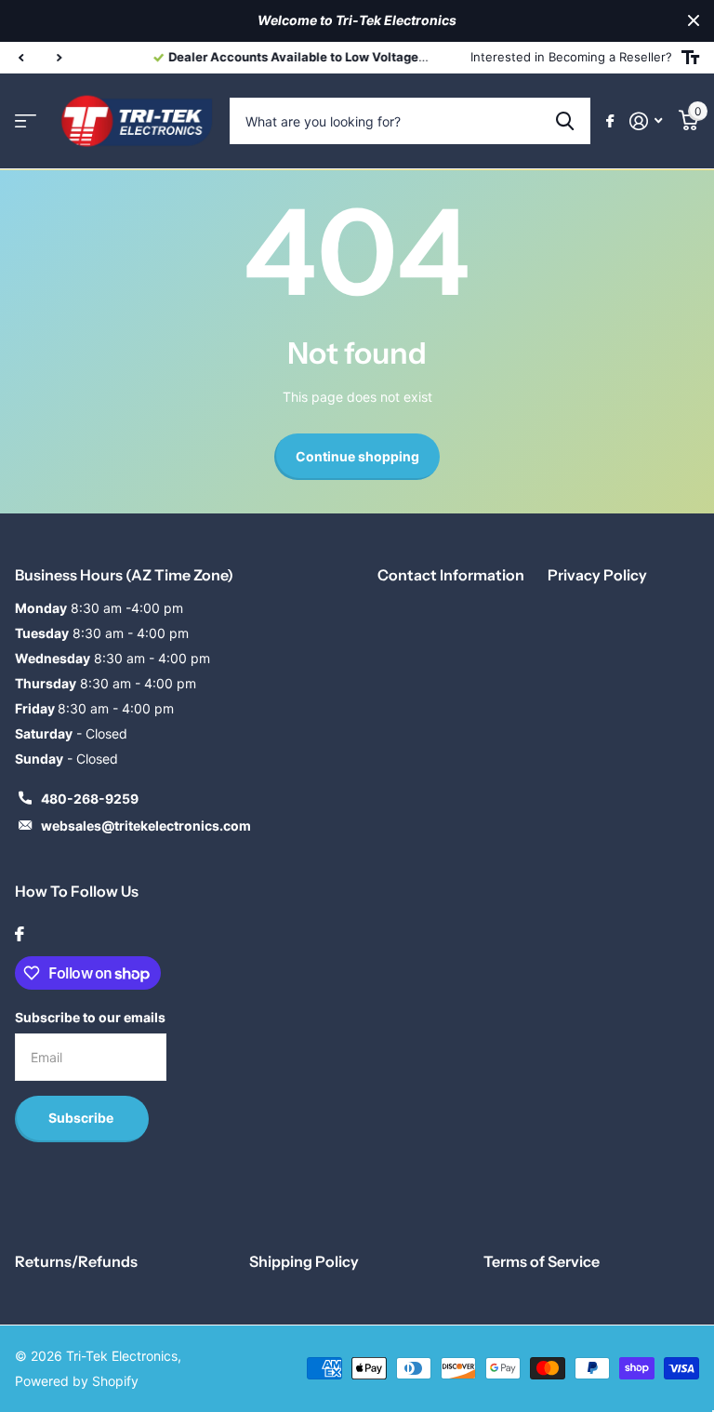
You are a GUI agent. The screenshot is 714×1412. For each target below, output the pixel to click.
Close (693, 21)
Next (405, 57)
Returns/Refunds (76, 1261)
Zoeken (564, 121)
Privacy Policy (597, 575)
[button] (20, 58)
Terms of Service (541, 1261)
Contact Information (450, 575)
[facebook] (19, 933)
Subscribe (82, 1118)
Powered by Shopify (77, 1381)
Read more (354, 56)
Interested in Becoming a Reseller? (571, 56)
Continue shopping (357, 456)
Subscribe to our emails (90, 1017)
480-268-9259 (90, 798)
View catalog (25, 121)
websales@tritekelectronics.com (146, 825)
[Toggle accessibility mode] (690, 58)
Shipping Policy (304, 1261)
